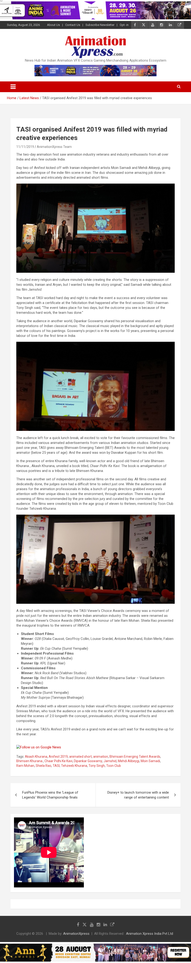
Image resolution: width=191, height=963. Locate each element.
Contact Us (72, 25)
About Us (53, 25)
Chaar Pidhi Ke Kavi (58, 761)
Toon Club (113, 766)
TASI (56, 766)
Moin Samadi (150, 761)
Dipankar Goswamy (88, 761)
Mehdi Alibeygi (128, 761)
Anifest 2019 (58, 756)
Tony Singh (97, 766)
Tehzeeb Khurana (74, 766)
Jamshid (110, 761)
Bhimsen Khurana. (29, 761)
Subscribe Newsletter (99, 25)
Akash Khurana (36, 756)
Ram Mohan (25, 766)
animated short (80, 756)
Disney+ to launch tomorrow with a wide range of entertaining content (138, 794)
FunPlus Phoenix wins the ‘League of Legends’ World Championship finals (50, 794)
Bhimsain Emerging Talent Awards (134, 756)
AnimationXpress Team (54, 147)
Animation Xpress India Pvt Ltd (149, 934)
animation (100, 756)
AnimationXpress (76, 934)
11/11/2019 (25, 147)
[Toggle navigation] (13, 86)
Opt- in (124, 25)
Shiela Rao (43, 766)
